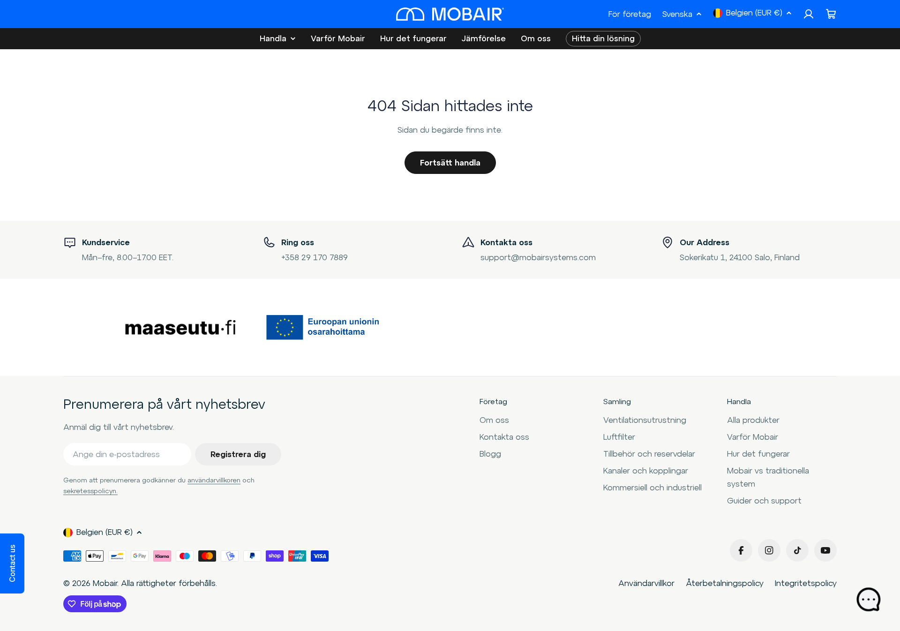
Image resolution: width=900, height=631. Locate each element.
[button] (12, 563)
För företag (629, 14)
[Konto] (808, 14)
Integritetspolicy (806, 583)
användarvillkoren (214, 480)
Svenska (677, 14)
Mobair (105, 583)
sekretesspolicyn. (90, 491)
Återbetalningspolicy (725, 583)
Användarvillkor (646, 583)
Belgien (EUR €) (754, 12)
